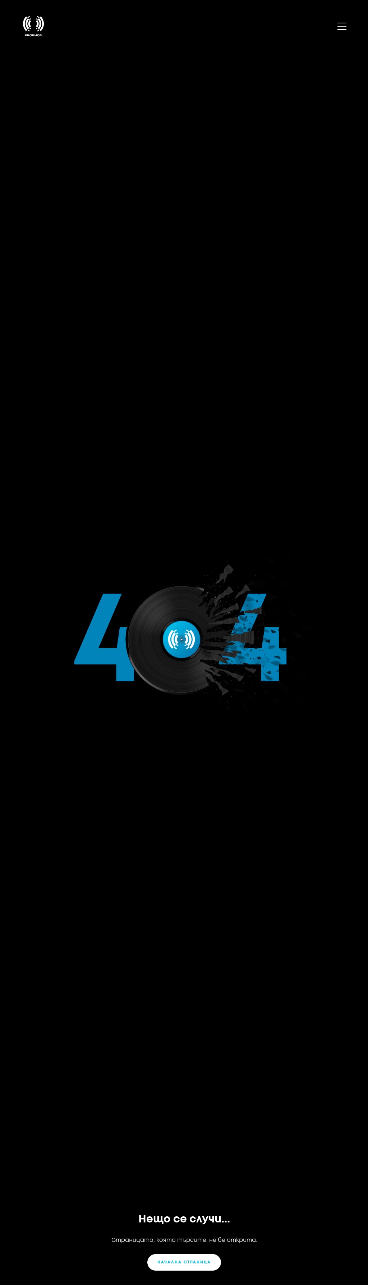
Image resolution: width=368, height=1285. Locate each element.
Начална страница (184, 1262)
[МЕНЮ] (342, 26)
